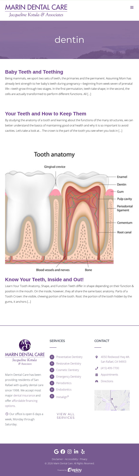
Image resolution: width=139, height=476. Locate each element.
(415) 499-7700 (110, 368)
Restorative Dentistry (68, 363)
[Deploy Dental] (75, 470)
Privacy (83, 459)
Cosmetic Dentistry (67, 370)
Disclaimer (57, 459)
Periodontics (63, 383)
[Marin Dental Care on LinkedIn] (76, 452)
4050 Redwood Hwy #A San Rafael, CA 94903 (115, 359)
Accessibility (71, 459)
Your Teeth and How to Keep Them (45, 113)
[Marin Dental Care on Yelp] (83, 452)
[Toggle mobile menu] (132, 7)
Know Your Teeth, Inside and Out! (44, 279)
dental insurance (24, 395)
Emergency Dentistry (68, 376)
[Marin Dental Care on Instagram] (70, 452)
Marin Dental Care (63, 463)
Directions (107, 381)
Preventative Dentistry (69, 357)
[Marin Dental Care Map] (112, 391)
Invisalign (62, 397)
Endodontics (63, 389)
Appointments (109, 374)
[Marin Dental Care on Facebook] (63, 452)
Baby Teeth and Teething (34, 72)
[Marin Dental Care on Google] (56, 452)
